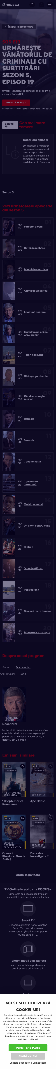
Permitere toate (28, 1047)
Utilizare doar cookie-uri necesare (28, 1062)
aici (36, 1039)
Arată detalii (28, 1056)
